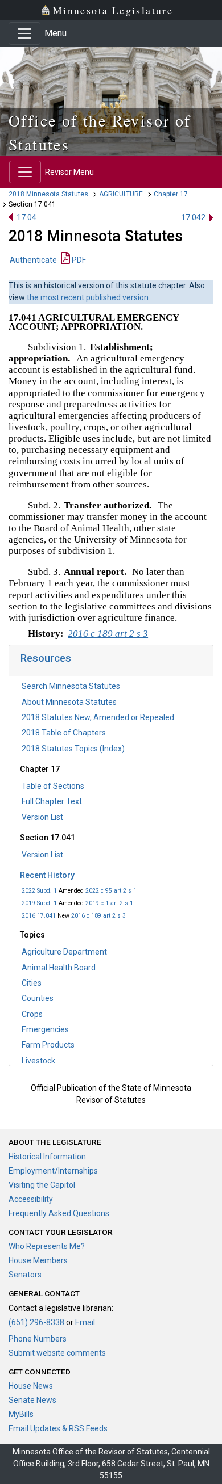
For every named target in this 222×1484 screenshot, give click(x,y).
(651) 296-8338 (36, 1322)
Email (85, 1322)
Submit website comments (57, 1352)
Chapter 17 (171, 194)
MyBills (21, 1414)
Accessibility (31, 1199)
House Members (38, 1260)
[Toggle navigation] (24, 33)
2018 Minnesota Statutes (48, 194)
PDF (78, 259)
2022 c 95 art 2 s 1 (111, 890)
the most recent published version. (88, 297)
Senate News (32, 1400)
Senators (25, 1274)
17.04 (26, 217)
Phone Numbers (38, 1338)
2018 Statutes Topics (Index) (73, 748)
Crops (32, 1014)
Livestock (38, 1060)
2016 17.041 (39, 915)
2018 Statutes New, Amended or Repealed (98, 717)
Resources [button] (45, 658)
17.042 (193, 217)
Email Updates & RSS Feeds (58, 1428)
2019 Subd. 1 (39, 903)
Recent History (47, 875)
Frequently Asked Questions (59, 1213)
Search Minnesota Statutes (71, 686)
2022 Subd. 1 (39, 890)
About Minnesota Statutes (69, 702)
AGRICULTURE (121, 194)
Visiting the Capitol (42, 1184)
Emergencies (45, 1029)
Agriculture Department (64, 951)
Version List (42, 817)
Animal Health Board (59, 967)
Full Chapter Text (52, 801)
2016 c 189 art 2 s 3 (98, 915)
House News (31, 1385)
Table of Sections (53, 786)
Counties (38, 998)
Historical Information (47, 1156)
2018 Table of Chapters (64, 732)
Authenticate (33, 259)
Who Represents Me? (47, 1246)
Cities (32, 982)
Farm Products (48, 1044)
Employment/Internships (53, 1170)
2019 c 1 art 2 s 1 (109, 903)
